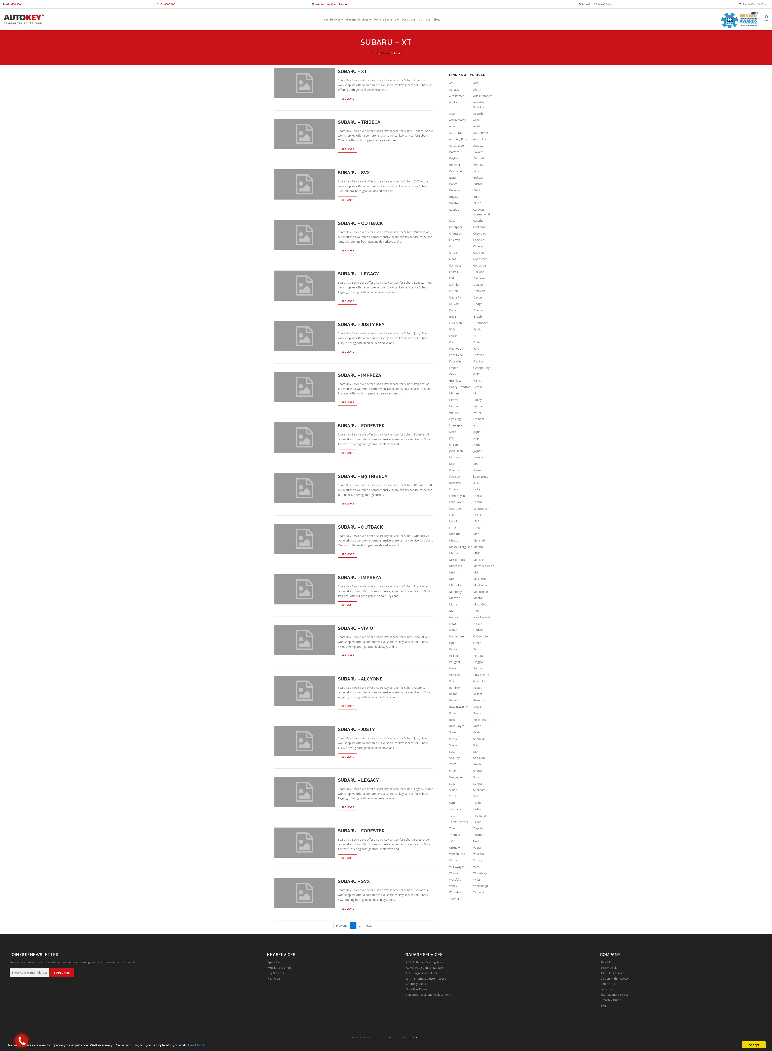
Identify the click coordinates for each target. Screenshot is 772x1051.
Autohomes (481, 133)
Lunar (477, 528)
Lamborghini (457, 496)
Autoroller (479, 139)
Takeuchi (455, 809)
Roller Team (481, 720)
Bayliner (454, 158)
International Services (614, 994)
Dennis (453, 291)
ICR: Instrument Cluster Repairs (426, 978)
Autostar (479, 145)
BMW (452, 177)
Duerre (477, 310)
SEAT (452, 764)
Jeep (476, 438)
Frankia (478, 361)
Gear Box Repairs (417, 989)
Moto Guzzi (480, 604)
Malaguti (454, 534)
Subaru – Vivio (355, 628)
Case (452, 220)
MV (451, 611)
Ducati (453, 310)
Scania (453, 745)
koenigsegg (480, 476)
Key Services (332, 19)
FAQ (452, 329)
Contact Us (608, 984)
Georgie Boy (481, 368)
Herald (477, 387)
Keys (452, 464)
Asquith (478, 113)
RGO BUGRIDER (459, 707)
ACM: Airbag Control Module (424, 968)
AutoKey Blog (458, 139)
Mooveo (454, 598)
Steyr (476, 777)
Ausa (452, 126)
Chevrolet (479, 233)
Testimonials (609, 968)
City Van (478, 252)
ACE (475, 83)
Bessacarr (455, 171)
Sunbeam (479, 790)
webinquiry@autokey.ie (331, 4)
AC (451, 83)
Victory (477, 860)
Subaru (453, 790)
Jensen (453, 444)
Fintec (477, 342)
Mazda (453, 553)
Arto (452, 113)
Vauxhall (478, 854)
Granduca (455, 380)
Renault (454, 700)
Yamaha (478, 892)
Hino (476, 393)
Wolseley (455, 892)
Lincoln (453, 521)
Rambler (454, 688)
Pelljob (453, 656)
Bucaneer (455, 190)
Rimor (453, 713)
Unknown (455, 847)
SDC (452, 752)
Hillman (454, 393)
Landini (477, 502)
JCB (451, 438)
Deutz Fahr (456, 297)
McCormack (457, 560)
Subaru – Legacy (358, 273)
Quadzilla (479, 681)
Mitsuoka (455, 585)
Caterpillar (455, 227)
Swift (476, 796)
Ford (476, 348)
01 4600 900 (13, 4)
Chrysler (478, 240)
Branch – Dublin (611, 1000)
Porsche (454, 675)
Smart (453, 771)
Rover (453, 732)
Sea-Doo (479, 758)
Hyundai (478, 419)
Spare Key (274, 962)
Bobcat (478, 177)
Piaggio (478, 662)
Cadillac (454, 209)
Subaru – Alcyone (360, 678)
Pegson (478, 649)
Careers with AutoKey (615, 978)
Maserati (479, 540)
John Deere (456, 451)
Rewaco (478, 700)
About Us (607, 962)
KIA (475, 464)
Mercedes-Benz (483, 566)
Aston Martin (457, 120)
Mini (452, 579)
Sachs (453, 739)
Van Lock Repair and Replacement (428, 994)
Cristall (453, 272)
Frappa (453, 368)
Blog (436, 19)
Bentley (478, 165)
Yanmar (454, 899)
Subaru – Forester (361, 425)
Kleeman (455, 470)
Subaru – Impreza (359, 375)
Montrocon (480, 592)
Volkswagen (457, 867)
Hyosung (455, 419)
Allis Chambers (482, 96)
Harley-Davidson (460, 387)
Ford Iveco (456, 355)
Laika (476, 489)
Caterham (479, 220)
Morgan (478, 598)
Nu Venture (456, 636)
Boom (453, 184)
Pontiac (478, 668)
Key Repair (274, 978)
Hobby (477, 400)
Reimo (453, 694)
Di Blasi (454, 304)
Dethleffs (479, 291)
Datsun (478, 284)
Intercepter (456, 425)
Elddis (453, 316)
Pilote (453, 668)
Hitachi (453, 400)
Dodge (477, 304)
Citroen (454, 252)
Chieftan (454, 240)
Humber (478, 406)
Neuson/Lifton (458, 617)
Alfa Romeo (457, 96)
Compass (455, 265)
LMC (476, 521)
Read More (196, 1044)
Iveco (452, 432)
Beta (476, 171)
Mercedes (455, 566)
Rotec (477, 726)
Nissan (477, 624)
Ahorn (477, 90)
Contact (424, 19)
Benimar (454, 165)
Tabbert (478, 803)
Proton (453, 681)
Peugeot (454, 662)
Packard (454, 649)
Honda (453, 406)
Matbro (478, 547)
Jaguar (477, 432)
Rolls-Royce (456, 726)
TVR (451, 841)
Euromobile (480, 323)
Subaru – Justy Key (361, 324)
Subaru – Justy (356, 729)
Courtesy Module (417, 984)
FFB (475, 336)
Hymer (477, 412)
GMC (476, 374)
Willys (476, 879)
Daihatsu (479, 278)
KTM (476, 483)
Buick (476, 197)
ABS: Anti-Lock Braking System (426, 962)
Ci (450, 246)
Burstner (454, 203)
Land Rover (456, 502)
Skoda (477, 764)
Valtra (477, 847)
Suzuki (453, 796)
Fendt (477, 329)
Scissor (477, 745)
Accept (754, 1044)
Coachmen (480, 259)
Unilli (476, 841)
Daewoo (479, 272)
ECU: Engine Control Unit (422, 973)
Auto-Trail (455, 133)
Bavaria (478, 152)
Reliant (477, 694)
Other (477, 643)
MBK (476, 553)
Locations (409, 19)
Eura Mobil (456, 323)
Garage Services (357, 19)
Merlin (453, 572)
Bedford (478, 158)
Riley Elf (478, 707)
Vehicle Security (385, 19)
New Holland (481, 617)
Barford (454, 152)
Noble (453, 630)
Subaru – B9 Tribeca (362, 476)
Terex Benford (458, 822)
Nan (476, 611)
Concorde (479, 265)
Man (476, 534)
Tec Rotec (480, 815)
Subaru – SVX (354, 172)
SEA (475, 752)
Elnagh (477, 316)
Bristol (477, 184)
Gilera (453, 374)
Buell (476, 190)
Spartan (478, 771)
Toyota (478, 828)
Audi (476, 120)
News (453, 624)
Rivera (477, 713)
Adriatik (454, 90)
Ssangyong (456, 777)
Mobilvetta (480, 585)
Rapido (477, 688)
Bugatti (454, 197)
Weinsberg (480, 873)
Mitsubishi (479, 579)
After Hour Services (613, 973)
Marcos (454, 540)
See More (347, 98)
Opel (452, 643)
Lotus (453, 528)
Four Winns (456, 361)
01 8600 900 (168, 4)
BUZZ (477, 203)
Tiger (452, 828)
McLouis (478, 560)
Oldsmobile (480, 636)
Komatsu (455, 483)
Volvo (476, 867)
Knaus (477, 470)
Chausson (455, 233)
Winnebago (480, 886)
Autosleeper (457, 145)
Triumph (454, 835)
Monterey (455, 592)
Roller (453, 720)
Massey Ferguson (460, 547)
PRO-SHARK (481, 675)
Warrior (454, 873)
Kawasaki (479, 457)
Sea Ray (454, 758)
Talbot (477, 809)
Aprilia (453, 102)
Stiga (452, 783)
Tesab (477, 822)
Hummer (455, 412)
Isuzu (476, 425)
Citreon (478, 246)
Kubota (454, 489)
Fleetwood (456, 348)
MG (475, 572)
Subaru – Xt (352, 71)
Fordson (478, 355)
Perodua (478, 656)
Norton (478, 630)
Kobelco (454, 476)
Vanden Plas (457, 854)
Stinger (477, 783)
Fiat (451, 342)
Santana (478, 739)
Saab (476, 732)
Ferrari (453, 336)
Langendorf (480, 508)
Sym (452, 803)
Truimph (478, 835)
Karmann (455, 457)
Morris (453, 604)
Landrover (455, 508)
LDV (452, 515)
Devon (477, 297)
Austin (477, 126)
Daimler (454, 284)
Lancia (477, 496)
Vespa (453, 860)
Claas (452, 259)
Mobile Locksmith (279, 968)
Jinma (476, 444)
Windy (453, 886)
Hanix (476, 380)
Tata (452, 815)
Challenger (480, 227)
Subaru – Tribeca (359, 122)
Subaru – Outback (360, 223)
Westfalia (455, 879)
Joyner (477, 451)
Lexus (477, 515)
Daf (451, 278)
